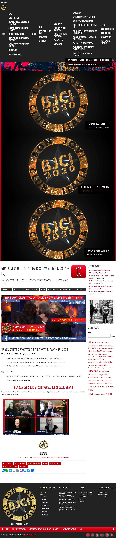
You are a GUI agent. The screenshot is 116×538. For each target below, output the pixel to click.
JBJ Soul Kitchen (106, 33)
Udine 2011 (97, 394)
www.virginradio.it (102, 496)
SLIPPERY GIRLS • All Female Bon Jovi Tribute (19, 39)
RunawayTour (106, 378)
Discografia (58, 24)
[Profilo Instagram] (93, 534)
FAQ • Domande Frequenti (105, 42)
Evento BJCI (7, 289)
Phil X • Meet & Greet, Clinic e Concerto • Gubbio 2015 (67, 507)
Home (4, 34)
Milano (91, 375)
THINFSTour (108, 383)
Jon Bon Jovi (45, 505)
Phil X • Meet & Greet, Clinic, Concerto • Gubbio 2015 (85, 32)
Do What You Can (33, 289)
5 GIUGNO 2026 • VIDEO (88, 191)
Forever (102, 359)
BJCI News (44, 496)
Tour (40, 27)
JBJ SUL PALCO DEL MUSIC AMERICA (95, 187)
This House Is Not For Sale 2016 (101, 388)
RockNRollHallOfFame (68, 289)
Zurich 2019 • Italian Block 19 (83, 21)
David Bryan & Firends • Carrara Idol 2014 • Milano (67, 503)
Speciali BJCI (77, 13)
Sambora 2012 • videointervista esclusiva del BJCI (83, 48)
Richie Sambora (45, 508)
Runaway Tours (106, 37)
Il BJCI (10, 14)
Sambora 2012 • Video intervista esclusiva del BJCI (66, 496)
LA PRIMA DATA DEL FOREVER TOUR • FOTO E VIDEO (88, 60)
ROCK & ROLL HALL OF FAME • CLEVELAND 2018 (85, 26)
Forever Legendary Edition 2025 (60, 35)
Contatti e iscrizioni (15, 54)
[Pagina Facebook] (89, 534)
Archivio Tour (43, 37)
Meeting (93, 371)
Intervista (103, 362)
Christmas (104, 354)
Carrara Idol (98, 354)
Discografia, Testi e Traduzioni (60, 29)
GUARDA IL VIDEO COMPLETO (98, 250)
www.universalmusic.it (104, 494)
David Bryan (45, 502)
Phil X (106, 375)
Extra (103, 25)
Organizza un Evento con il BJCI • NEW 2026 (19, 23)
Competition (102, 356)
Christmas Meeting (92, 356)
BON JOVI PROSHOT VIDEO (95, 254)
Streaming (81, 289)
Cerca (90, 332)
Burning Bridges (107, 351)
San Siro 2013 (93, 381)
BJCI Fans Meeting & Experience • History (18, 29)
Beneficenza (93, 346)
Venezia (102, 394)
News (34, 34)
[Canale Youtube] (98, 534)
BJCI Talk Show (19, 289)
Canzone (91, 354)
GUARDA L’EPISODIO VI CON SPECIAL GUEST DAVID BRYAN (43, 387)
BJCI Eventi (43, 492)
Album (92, 342)
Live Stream (91, 367)
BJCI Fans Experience (19, 529)
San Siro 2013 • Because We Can (83, 43)
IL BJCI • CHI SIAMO (14, 18)
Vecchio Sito (45, 514)
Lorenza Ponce (109, 368)
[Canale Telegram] (108, 534)
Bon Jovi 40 (111, 348)
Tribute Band (13, 50)
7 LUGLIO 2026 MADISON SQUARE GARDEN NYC (82, 64)
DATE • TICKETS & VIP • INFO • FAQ (98, 127)
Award (106, 342)
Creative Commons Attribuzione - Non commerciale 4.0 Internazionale (51, 457)
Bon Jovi (44, 499)
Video (109, 394)
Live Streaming (54, 289)
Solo (101, 381)
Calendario (42, 41)
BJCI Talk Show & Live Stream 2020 (84, 17)
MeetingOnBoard (104, 371)
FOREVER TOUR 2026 (96, 123)
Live (106, 365)
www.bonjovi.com (102, 492)
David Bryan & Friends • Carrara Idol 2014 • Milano (85, 38)
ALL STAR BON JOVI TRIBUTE (17, 34)
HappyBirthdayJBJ (93, 362)
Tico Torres (44, 511)
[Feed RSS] (113, 60)
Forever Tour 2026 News (45, 32)
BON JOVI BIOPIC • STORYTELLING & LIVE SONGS (19, 45)
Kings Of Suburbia (99, 365)
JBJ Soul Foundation (107, 29)
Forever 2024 (58, 40)
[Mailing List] (102, 534)
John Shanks (91, 365)
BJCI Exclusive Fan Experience (106, 345)
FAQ (81, 529)
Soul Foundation (108, 380)
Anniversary (100, 342)
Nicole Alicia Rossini (30, 535)
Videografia (58, 44)
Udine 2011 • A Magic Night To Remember (82, 54)
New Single (99, 375)
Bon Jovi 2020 (95, 351)
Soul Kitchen (92, 383)
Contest (109, 356)
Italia (44, 289)
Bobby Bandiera (103, 348)
